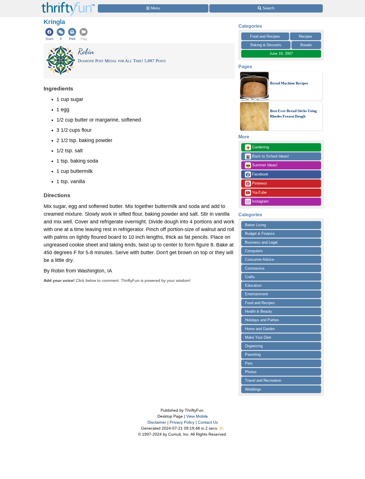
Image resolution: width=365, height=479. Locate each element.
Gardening (257, 147)
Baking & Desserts (265, 45)
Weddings (253, 389)
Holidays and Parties (262, 320)
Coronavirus (255, 268)
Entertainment (256, 294)
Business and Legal (261, 242)
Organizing (254, 346)
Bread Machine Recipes (289, 83)
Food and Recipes (265, 36)
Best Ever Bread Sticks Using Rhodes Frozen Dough (293, 114)
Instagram (260, 201)
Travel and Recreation (263, 380)
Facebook (259, 174)
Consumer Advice (259, 259)
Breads (306, 45)
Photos (251, 372)
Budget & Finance (260, 233)
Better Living (255, 225)
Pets (249, 363)
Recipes (305, 36)
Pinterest (259, 183)
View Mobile (197, 416)
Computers (254, 251)
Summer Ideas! (261, 165)
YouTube (259, 192)
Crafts (250, 277)
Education (253, 285)
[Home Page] (68, 3)
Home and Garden (260, 329)
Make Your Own (258, 337)
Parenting (253, 354)
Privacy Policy (182, 422)
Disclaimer (156, 422)
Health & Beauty (258, 311)
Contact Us (208, 422)
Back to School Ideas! (267, 156)
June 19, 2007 (281, 53)
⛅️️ (221, 428)
